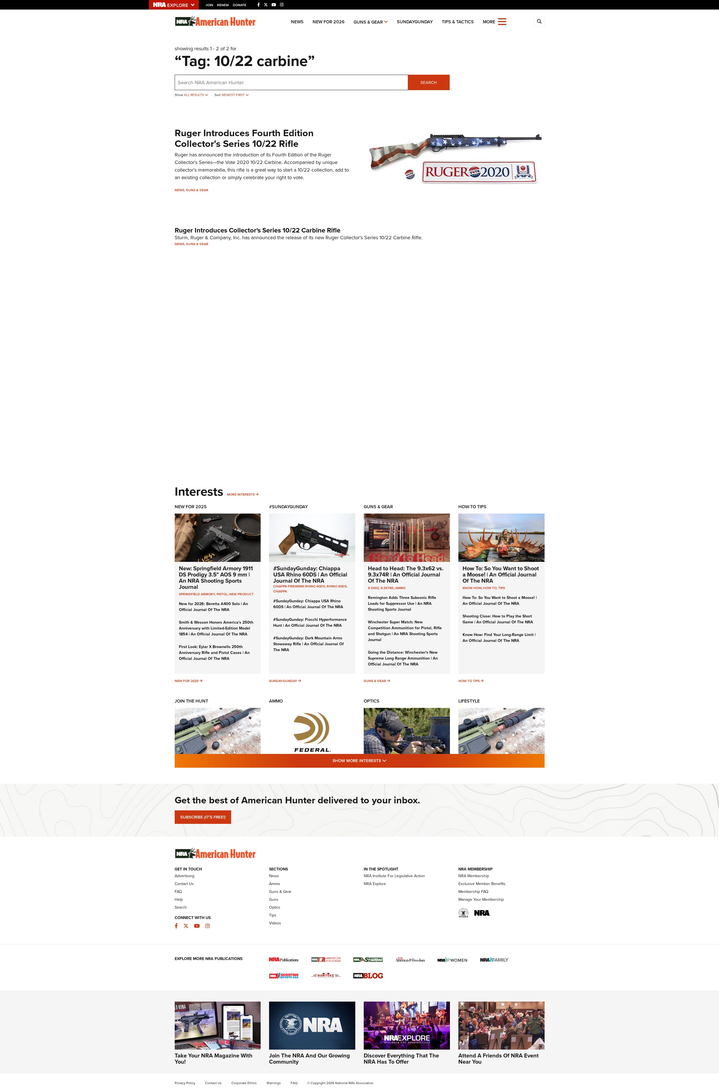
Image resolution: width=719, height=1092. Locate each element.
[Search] (539, 21)
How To (490, 588)
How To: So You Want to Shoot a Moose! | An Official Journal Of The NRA (501, 574)
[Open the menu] (502, 21)
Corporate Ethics (244, 1083)
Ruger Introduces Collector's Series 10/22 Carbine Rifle (257, 230)
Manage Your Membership (481, 899)
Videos (275, 923)
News (297, 22)
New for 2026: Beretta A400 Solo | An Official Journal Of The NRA (213, 607)
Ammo (400, 588)
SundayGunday (415, 22)
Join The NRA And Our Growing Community (309, 1058)
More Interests (241, 494)
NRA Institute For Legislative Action (394, 876)
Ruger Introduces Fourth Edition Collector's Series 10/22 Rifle (244, 138)
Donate (239, 5)
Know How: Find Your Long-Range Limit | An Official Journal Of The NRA (499, 638)
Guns (273, 899)
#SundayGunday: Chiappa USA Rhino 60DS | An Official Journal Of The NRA (310, 574)
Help (179, 899)
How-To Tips (472, 506)
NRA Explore (375, 884)
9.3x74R (387, 588)
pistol (222, 594)
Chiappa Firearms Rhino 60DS (299, 586)
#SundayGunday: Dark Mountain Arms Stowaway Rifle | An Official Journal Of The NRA (308, 644)
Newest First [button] (233, 94)
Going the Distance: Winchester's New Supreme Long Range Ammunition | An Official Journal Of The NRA (403, 658)
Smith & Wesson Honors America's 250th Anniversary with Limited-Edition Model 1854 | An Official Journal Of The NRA (216, 628)
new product (241, 594)
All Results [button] (194, 94)
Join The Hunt (191, 701)
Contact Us (184, 884)
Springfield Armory (197, 594)
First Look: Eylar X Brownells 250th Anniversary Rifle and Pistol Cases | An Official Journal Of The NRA (214, 653)
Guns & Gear (368, 22)
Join (209, 5)
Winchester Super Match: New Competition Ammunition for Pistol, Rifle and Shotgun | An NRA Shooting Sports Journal (405, 631)
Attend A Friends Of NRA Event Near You (498, 1058)
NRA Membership (473, 876)
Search (428, 82)
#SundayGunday (288, 506)
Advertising (184, 876)
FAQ (178, 892)
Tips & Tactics (458, 22)
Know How (472, 588)
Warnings (274, 1083)
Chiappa (280, 591)
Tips (501, 588)
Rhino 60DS (337, 586)
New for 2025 (187, 680)
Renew (223, 5)
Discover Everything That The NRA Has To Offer (401, 1058)
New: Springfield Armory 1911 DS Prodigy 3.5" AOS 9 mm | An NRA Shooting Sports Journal (216, 577)
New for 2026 (329, 22)
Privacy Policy (185, 1083)
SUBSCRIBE (203, 817)
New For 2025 (191, 506)
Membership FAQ (473, 892)
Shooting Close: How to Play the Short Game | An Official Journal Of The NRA (498, 619)
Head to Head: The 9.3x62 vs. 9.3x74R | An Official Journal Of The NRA (405, 574)
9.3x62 (373, 588)
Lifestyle (469, 701)
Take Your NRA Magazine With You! (213, 1058)
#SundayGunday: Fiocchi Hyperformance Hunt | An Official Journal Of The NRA (310, 622)
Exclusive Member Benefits (482, 884)
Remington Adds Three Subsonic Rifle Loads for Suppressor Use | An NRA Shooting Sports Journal (402, 603)
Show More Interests (390, 760)
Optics (371, 701)
